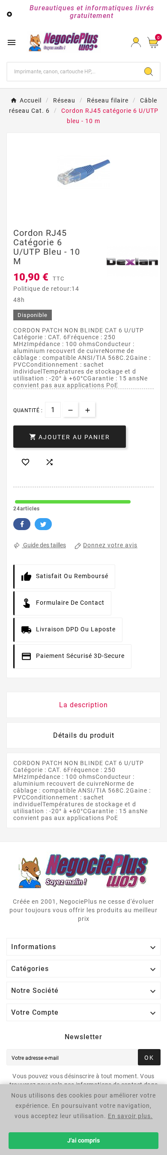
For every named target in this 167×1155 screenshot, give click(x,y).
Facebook (21, 524)
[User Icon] (136, 42)
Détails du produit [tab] (83, 735)
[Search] (148, 71)
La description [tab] (83, 705)
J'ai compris (83, 1140)
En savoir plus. (130, 1116)
